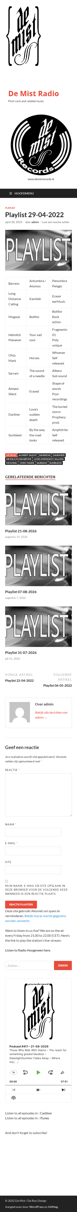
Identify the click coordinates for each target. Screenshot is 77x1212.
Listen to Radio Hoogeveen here (27, 950)
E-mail (11, 843)
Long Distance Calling (49, 458)
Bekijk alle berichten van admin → (51, 714)
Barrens (45, 455)
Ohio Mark (27, 462)
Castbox (46, 1113)
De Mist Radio (33, 93)
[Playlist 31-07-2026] (38, 628)
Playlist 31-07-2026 (21, 652)
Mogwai (11, 462)
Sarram (42, 462)
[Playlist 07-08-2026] (38, 567)
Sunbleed (55, 462)
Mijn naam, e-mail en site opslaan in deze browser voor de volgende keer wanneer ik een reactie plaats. (36, 889)
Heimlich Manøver (18, 458)
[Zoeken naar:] (38, 965)
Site (8, 862)
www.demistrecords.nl (41, 179)
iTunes (44, 1118)
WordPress (36, 1207)
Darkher (59, 455)
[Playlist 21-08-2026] (38, 506)
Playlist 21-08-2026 (21, 531)
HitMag (53, 1207)
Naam (10, 824)
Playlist (10, 208)
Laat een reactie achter (55, 222)
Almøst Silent (27, 455)
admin (35, 222)
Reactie (12, 770)
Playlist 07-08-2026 (21, 592)
